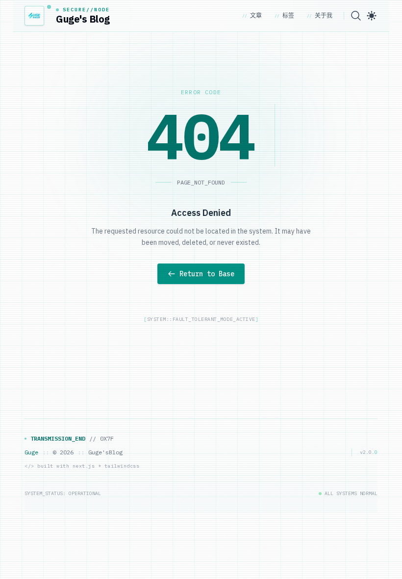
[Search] (356, 16)
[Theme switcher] (371, 16)
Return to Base (206, 273)
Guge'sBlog (105, 452)
